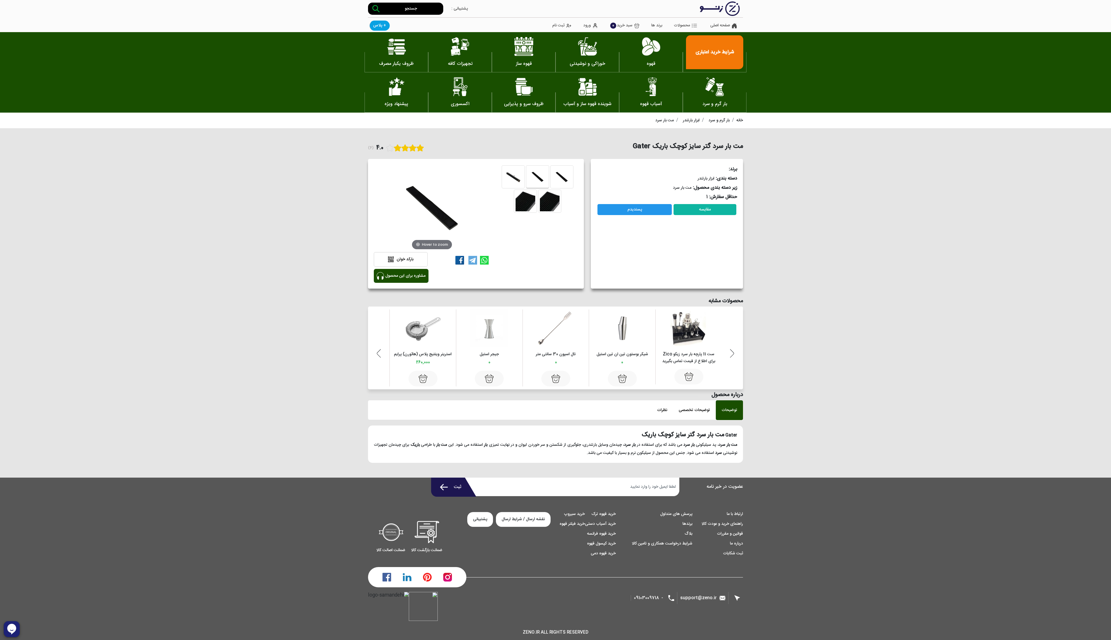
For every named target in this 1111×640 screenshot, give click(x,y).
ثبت (457, 487)
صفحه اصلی (720, 26)
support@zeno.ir (698, 598)
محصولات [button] (682, 25)
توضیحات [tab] (729, 410)
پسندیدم (635, 209)
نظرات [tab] (662, 410)
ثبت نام (558, 26)
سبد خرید (622, 25)
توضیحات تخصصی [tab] (694, 410)
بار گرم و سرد (719, 120)
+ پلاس (379, 25)
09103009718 (646, 598)
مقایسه (705, 209)
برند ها (656, 26)
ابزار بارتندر (691, 120)
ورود (587, 26)
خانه (739, 120)
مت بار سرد (664, 120)
